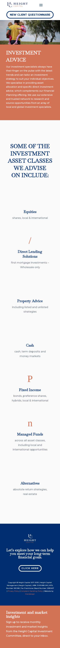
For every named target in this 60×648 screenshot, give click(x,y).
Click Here (30, 568)
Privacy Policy (13, 591)
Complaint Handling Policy (32, 591)
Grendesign (30, 594)
